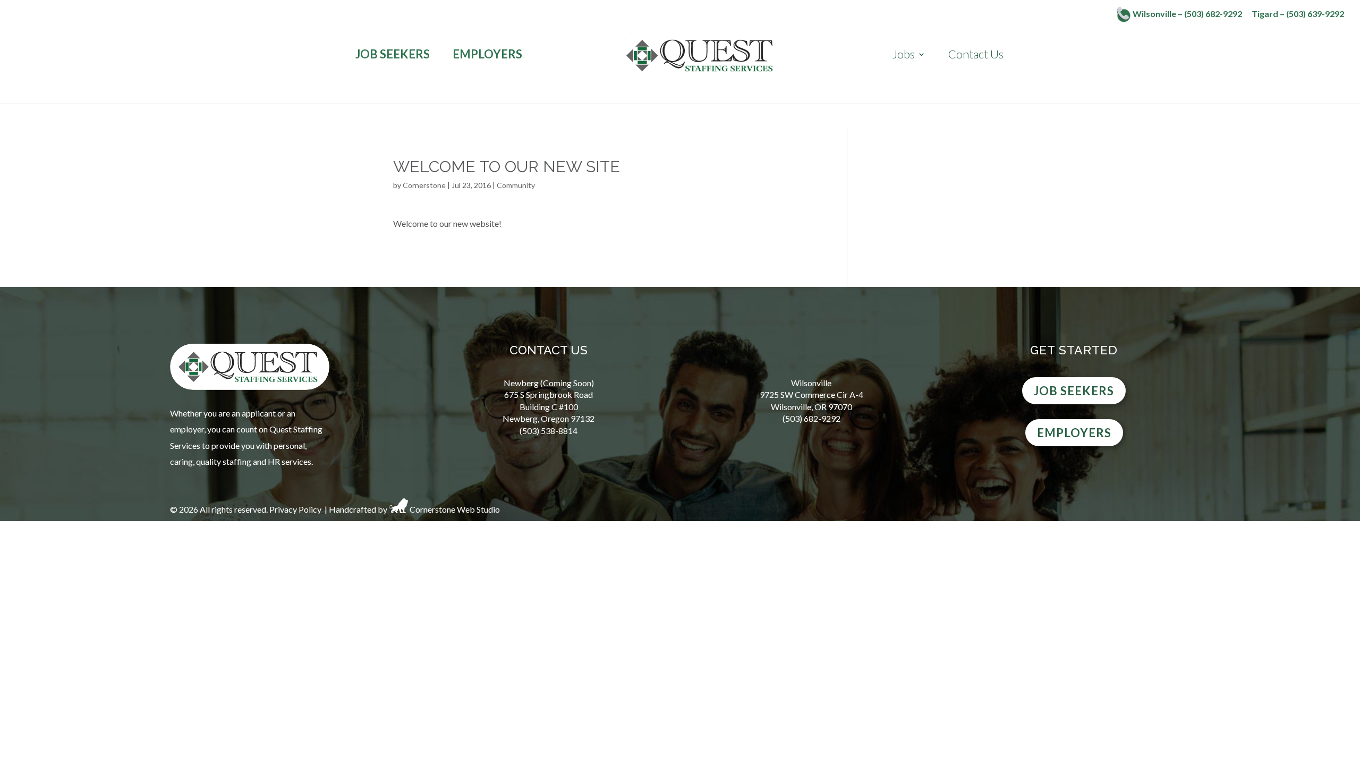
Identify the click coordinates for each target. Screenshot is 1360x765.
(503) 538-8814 (548, 431)
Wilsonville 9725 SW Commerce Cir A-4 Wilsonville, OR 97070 (811, 395)
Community (516, 185)
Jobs (903, 54)
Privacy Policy (295, 510)
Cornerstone (424, 185)
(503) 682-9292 (811, 418)
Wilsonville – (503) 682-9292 (1186, 13)
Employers (487, 54)
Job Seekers (392, 54)
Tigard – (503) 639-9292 (1298, 14)
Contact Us (976, 54)
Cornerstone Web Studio (455, 510)
